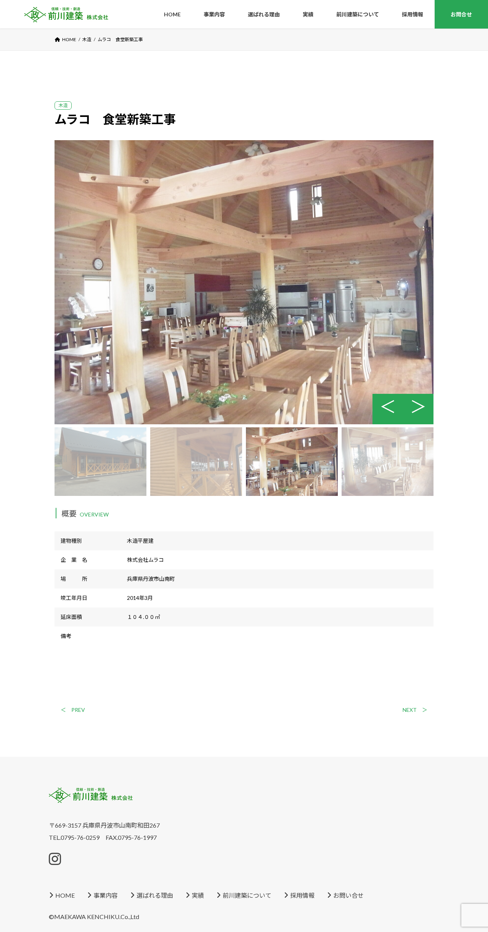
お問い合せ (348, 895)
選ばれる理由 (154, 895)
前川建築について (247, 895)
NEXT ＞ (415, 710)
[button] (418, 409)
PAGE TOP (16, 887)
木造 (63, 105)
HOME (65, 895)
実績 (198, 895)
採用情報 (302, 895)
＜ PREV (73, 710)
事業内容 (105, 895)
